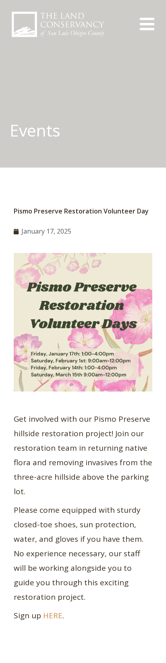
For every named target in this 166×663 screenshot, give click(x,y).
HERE (52, 615)
